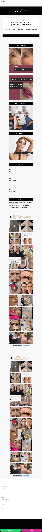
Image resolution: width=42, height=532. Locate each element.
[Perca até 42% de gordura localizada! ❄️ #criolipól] (15, 288)
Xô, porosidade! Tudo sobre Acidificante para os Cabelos (18, 210)
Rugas (10, 189)
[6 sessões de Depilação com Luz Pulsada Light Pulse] (27, 313)
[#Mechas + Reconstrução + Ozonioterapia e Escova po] (27, 300)
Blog (9, 171)
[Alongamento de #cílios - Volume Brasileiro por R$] (27, 276)
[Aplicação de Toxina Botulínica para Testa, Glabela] (15, 325)
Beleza (10, 169)
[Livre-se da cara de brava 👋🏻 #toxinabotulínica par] (15, 276)
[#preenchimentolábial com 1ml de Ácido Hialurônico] (15, 313)
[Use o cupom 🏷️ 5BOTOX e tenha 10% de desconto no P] (27, 238)
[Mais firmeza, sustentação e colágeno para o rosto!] (27, 288)
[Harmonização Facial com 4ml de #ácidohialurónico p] (15, 300)
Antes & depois (11, 167)
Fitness (10, 178)
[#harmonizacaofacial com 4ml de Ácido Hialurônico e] (15, 251)
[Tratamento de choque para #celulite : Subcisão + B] (15, 338)
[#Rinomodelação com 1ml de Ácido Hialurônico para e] (27, 338)
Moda (24, 20)
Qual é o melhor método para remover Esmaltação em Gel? (18, 207)
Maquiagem (4, 502)
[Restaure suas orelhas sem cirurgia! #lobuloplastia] (15, 238)
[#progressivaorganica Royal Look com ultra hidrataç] (15, 226)
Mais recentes (19, 20)
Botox (10, 173)
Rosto (10, 187)
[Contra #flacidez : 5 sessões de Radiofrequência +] (27, 263)
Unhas (10, 194)
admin (6, 35)
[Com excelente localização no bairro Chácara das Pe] (27, 325)
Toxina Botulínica (12, 191)
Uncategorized (11, 193)
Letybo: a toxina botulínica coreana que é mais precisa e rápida (19, 209)
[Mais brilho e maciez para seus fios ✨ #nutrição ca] (27, 251)
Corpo (10, 176)
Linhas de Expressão (12, 180)
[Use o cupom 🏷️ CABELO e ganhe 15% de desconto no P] (15, 263)
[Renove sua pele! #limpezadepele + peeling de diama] (27, 226)
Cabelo (10, 174)
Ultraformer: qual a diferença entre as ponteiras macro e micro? (19, 205)
